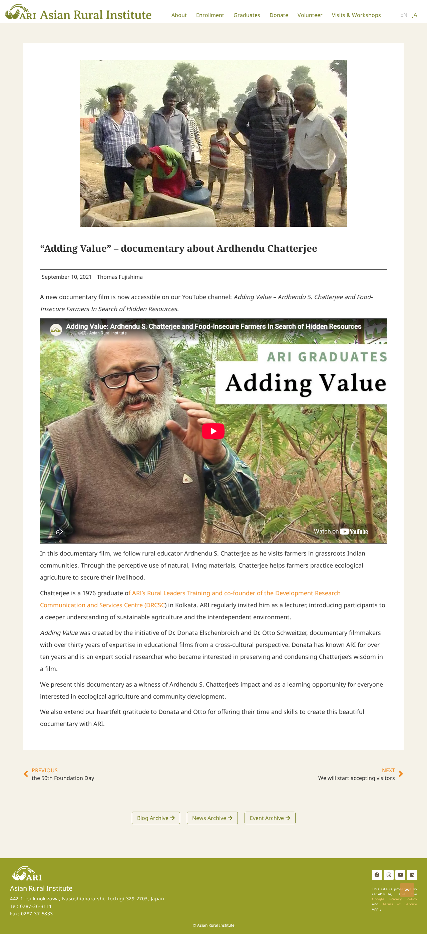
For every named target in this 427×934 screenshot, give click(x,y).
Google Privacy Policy (394, 899)
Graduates (247, 15)
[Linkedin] (412, 875)
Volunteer (310, 15)
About (179, 15)
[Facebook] (377, 875)
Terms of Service (400, 904)
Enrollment (210, 15)
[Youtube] (400, 875)
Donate (279, 15)
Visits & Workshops (356, 15)
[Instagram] (389, 875)
